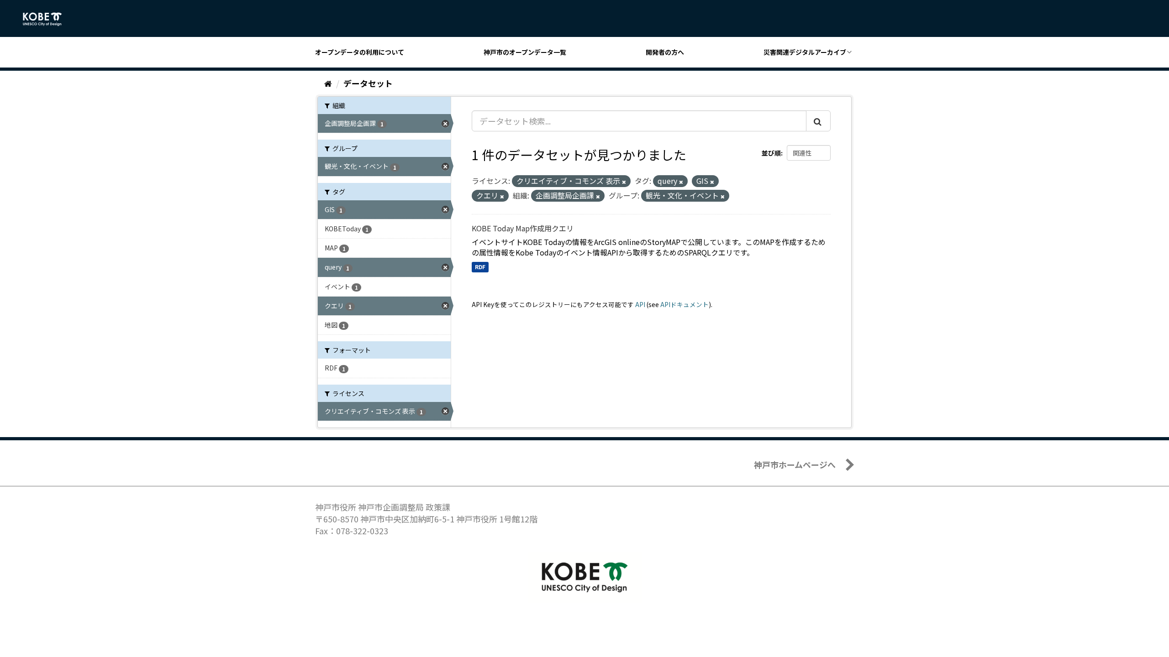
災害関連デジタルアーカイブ (805, 52)
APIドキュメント (684, 304)
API (640, 304)
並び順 (771, 152)
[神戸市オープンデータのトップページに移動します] (47, 19)
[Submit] (818, 120)
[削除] (624, 181)
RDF (480, 267)
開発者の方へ (665, 52)
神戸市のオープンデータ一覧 (525, 52)
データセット (368, 83)
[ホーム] (328, 83)
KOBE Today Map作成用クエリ (523, 228)
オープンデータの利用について (359, 52)
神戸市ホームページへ (795, 464)
